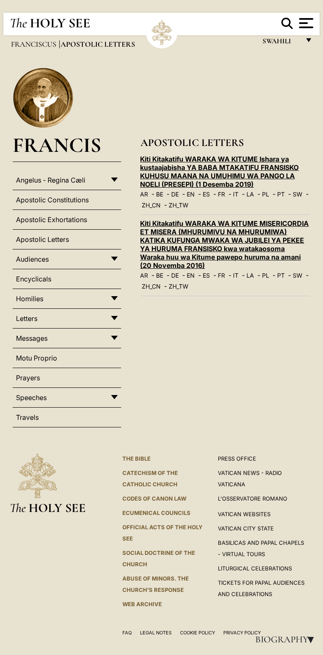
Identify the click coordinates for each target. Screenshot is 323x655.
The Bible (136, 458)
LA (250, 194)
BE (159, 194)
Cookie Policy (197, 633)
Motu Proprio (36, 358)
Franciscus (34, 44)
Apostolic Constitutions (52, 200)
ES (206, 194)
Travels (27, 417)
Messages (32, 338)
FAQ (127, 633)
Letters (26, 318)
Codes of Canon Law (154, 498)
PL (265, 194)
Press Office (237, 458)
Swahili (281, 43)
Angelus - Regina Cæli (50, 180)
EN (191, 194)
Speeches (31, 397)
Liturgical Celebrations (255, 568)
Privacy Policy (242, 633)
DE (175, 194)
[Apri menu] (305, 23)
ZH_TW (178, 205)
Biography (287, 639)
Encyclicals (33, 279)
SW (297, 194)
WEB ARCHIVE (142, 604)
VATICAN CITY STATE (246, 528)
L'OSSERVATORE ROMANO (252, 498)
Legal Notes (156, 633)
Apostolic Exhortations (51, 219)
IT (235, 194)
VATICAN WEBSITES (244, 514)
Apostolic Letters (42, 239)
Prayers (28, 378)
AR (144, 194)
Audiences (32, 259)
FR (221, 194)
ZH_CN (151, 205)
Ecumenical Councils (156, 512)
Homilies (29, 298)
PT (281, 194)
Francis (57, 145)
